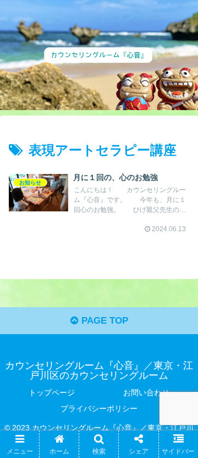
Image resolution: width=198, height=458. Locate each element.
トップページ (52, 392)
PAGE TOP (103, 320)
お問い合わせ (146, 392)
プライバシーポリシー (99, 408)
